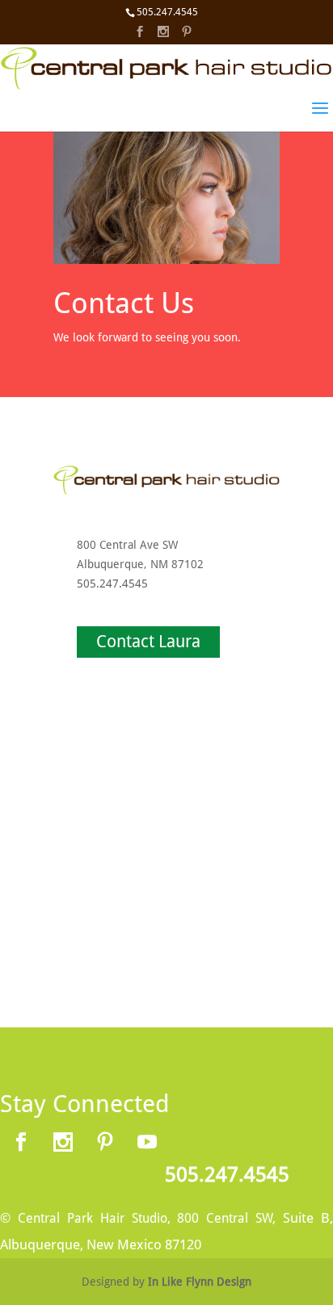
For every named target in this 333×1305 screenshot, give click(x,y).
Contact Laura (148, 641)
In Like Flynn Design (199, 1281)
